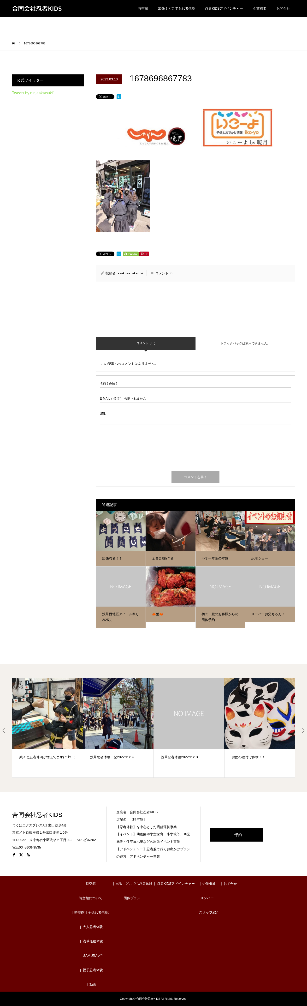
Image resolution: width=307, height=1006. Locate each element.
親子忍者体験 (93, 970)
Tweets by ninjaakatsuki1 (33, 93)
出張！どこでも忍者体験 (176, 8)
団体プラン (132, 898)
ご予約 (237, 835)
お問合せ (283, 8)
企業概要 (259, 8)
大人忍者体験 (93, 927)
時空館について (90, 898)
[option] (47, 727)
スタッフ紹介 (209, 912)
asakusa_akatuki (130, 273)
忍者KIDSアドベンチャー (224, 8)
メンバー (207, 898)
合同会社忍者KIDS (37, 9)
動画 (92, 984)
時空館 (143, 8)
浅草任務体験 (93, 941)
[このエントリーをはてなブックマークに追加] (119, 97)
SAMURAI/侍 (93, 956)
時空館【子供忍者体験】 (92, 912)
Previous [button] (3, 730)
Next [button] (303, 730)
